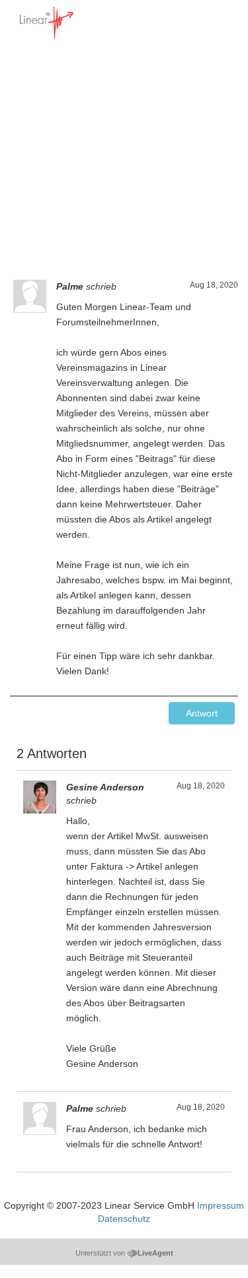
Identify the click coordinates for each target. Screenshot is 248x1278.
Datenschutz (124, 1218)
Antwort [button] (202, 713)
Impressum (220, 1205)
